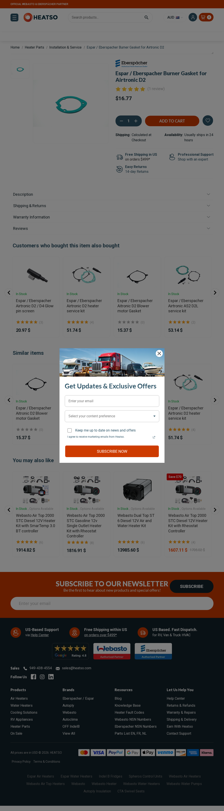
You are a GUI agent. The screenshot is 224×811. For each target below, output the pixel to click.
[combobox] (112, 416)
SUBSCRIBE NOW (112, 451)
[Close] (159, 353)
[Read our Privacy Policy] (154, 437)
